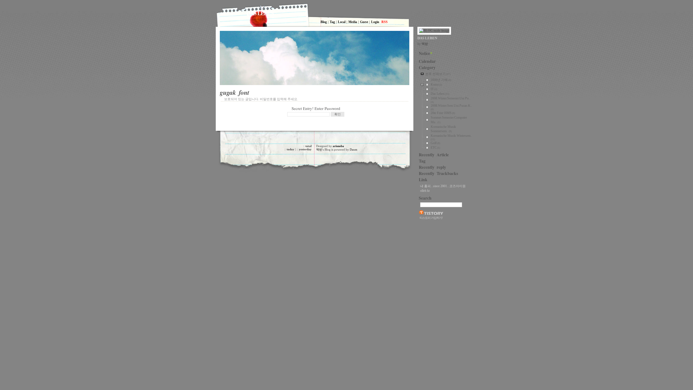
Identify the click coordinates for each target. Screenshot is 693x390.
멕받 (319, 149)
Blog (324, 22)
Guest (364, 22)
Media (352, 22)
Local (341, 22)
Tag (332, 22)
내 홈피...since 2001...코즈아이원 (443, 186)
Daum (353, 149)
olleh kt (425, 191)
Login (375, 22)
